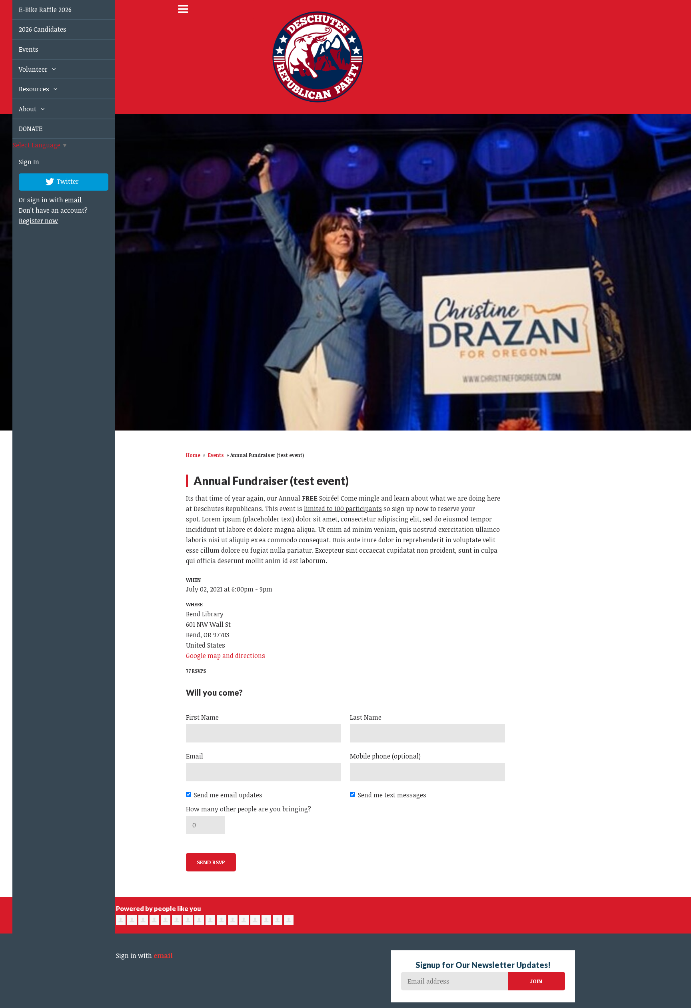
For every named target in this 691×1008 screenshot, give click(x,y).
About (19, 109)
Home (193, 455)
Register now (29, 220)
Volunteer (25, 69)
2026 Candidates (33, 29)
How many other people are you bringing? (248, 809)
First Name (202, 717)
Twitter (58, 181)
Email (194, 756)
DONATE (21, 128)
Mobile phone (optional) (385, 756)
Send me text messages (392, 795)
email (64, 199)
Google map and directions (225, 655)
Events (19, 49)
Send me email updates (228, 795)
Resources (26, 89)
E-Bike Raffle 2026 (36, 9)
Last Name (365, 717)
